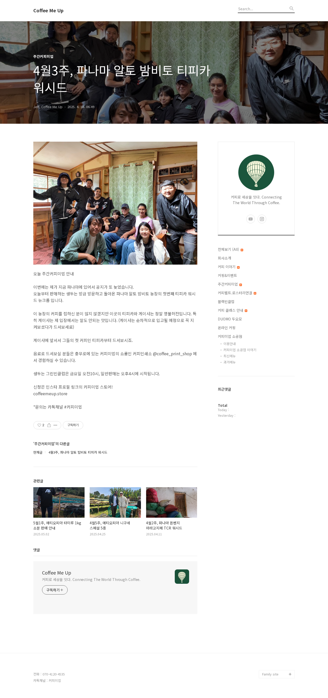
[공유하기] (49, 425)
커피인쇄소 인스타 (275, 665)
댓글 (36, 549)
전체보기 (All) (229, 249)
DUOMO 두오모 (230, 318)
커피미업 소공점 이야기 (239, 349)
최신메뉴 (229, 355)
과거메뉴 (229, 362)
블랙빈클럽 (226, 301)
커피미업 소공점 (230, 336)
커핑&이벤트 (227, 275)
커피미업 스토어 (273, 649)
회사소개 (224, 258)
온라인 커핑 (226, 327)
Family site (270, 674)
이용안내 (229, 343)
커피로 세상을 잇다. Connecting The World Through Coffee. (91, 579)
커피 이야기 (227, 266)
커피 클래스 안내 (231, 310)
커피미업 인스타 (273, 657)
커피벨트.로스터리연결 (235, 292)
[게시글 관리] (55, 425)
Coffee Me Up (48, 10)
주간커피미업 (228, 284)
